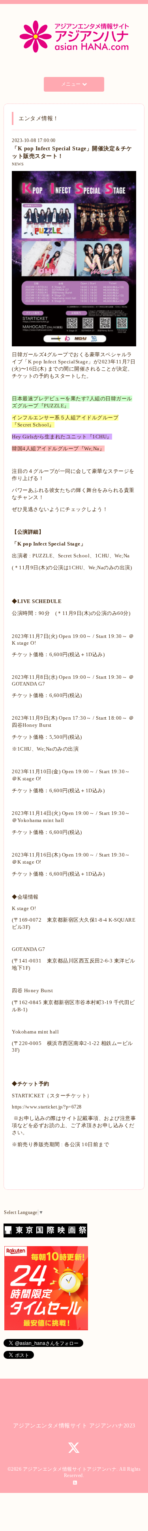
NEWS (18, 164)
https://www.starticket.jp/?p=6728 (47, 1107)
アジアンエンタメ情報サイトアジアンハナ (70, 1469)
